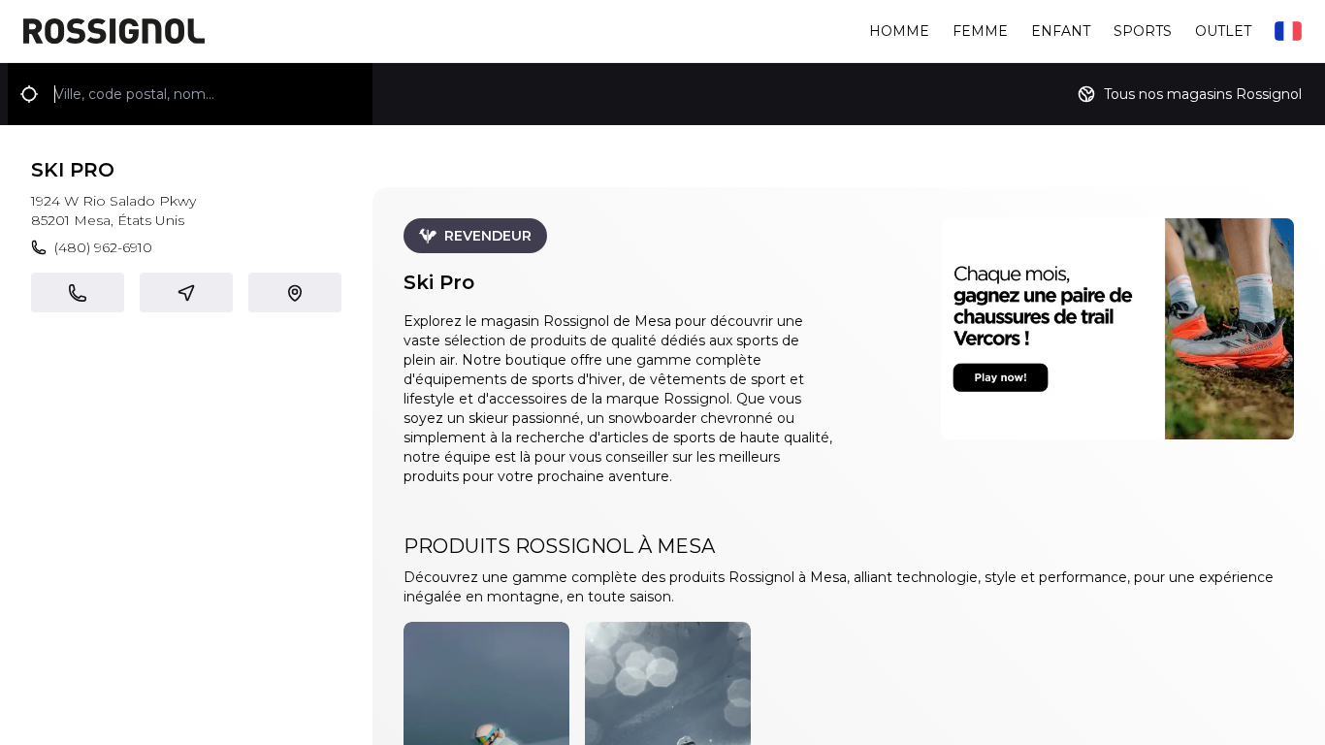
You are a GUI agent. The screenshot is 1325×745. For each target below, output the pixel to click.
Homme (899, 31)
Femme (980, 31)
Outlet (1223, 31)
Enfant (1060, 31)
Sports (1143, 31)
